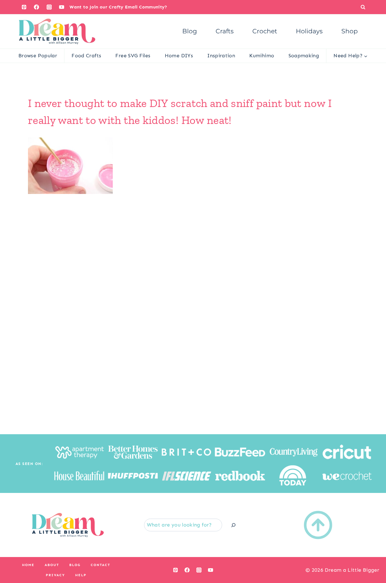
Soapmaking (304, 56)
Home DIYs (179, 56)
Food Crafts (86, 56)
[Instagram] (49, 7)
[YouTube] (62, 7)
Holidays (309, 31)
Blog (189, 31)
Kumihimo (261, 56)
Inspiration (221, 56)
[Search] (233, 525)
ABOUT (52, 565)
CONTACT (100, 565)
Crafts (225, 31)
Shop (349, 31)
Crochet (264, 31)
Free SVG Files (132, 56)
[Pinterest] (24, 7)
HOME (28, 565)
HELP (80, 575)
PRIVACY (55, 575)
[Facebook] (36, 7)
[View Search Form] (363, 7)
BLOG (75, 565)
